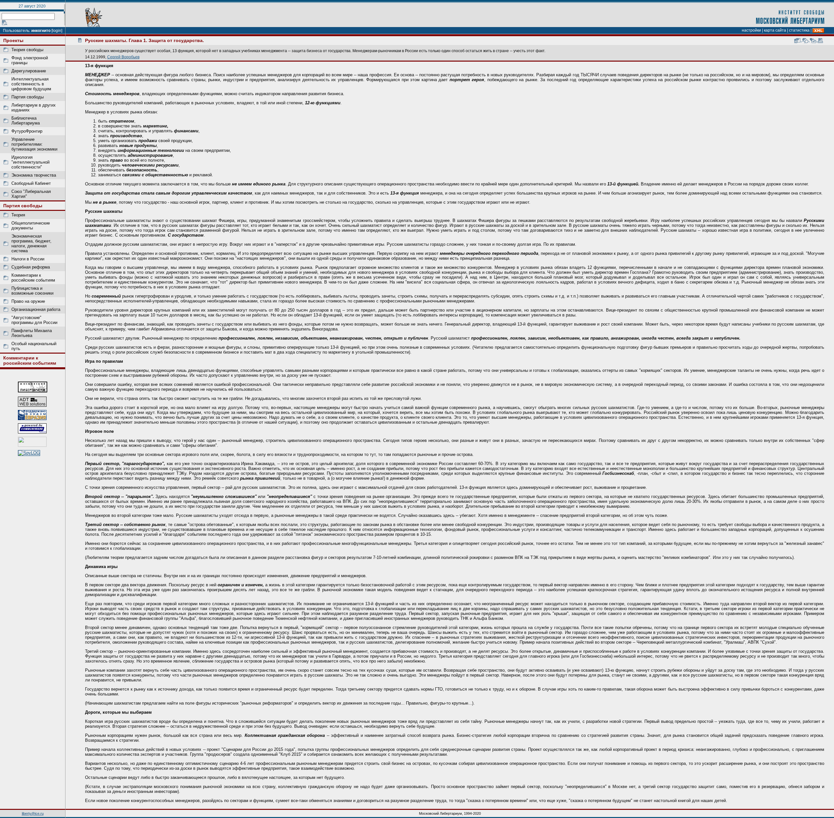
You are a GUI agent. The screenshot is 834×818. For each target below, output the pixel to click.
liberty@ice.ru (33, 813)
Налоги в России (27, 258)
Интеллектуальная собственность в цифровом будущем (31, 84)
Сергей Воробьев (123, 57)
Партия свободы (27, 97)
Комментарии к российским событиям (33, 278)
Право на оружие (28, 301)
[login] (56, 30)
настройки (751, 30)
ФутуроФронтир (26, 131)
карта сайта (775, 30)
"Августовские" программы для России (34, 320)
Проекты (13, 40)
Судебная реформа (30, 267)
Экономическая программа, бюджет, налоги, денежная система (31, 243)
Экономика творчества (33, 175)
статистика (799, 30)
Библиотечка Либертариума (25, 120)
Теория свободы (27, 49)
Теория (18, 214)
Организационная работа (35, 309)
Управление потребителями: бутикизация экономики (34, 144)
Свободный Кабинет (31, 183)
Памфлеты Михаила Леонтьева (31, 333)
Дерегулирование (28, 70)
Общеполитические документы (30, 225)
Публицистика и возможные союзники (32, 291)
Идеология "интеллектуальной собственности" (30, 162)
